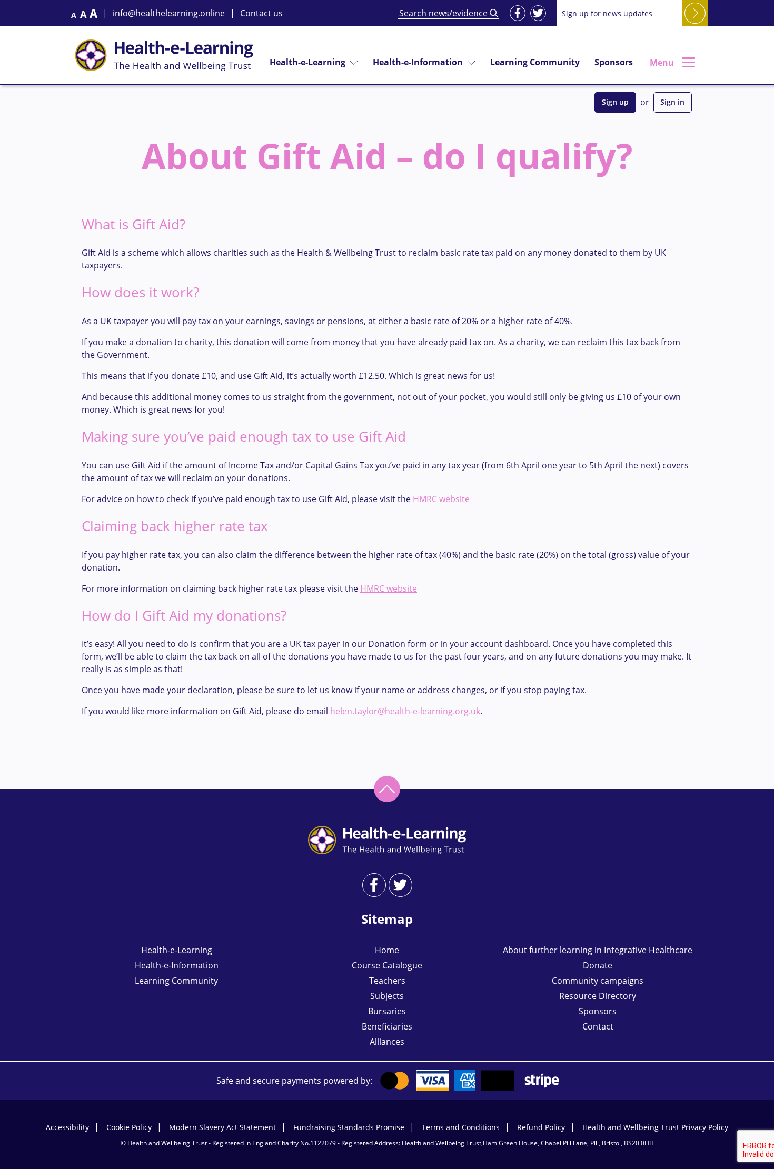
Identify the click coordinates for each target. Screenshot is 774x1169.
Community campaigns (597, 980)
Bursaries (387, 1011)
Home (387, 950)
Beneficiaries (387, 1026)
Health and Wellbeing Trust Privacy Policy (655, 1127)
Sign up (615, 102)
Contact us (261, 13)
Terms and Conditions (461, 1127)
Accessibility (67, 1127)
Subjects (387, 996)
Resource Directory (597, 996)
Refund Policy (541, 1127)
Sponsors (613, 62)
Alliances (387, 1041)
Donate (597, 965)
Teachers (387, 980)
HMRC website (441, 499)
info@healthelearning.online (169, 13)
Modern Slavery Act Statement (222, 1127)
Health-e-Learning (307, 62)
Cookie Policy (129, 1127)
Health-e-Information (418, 62)
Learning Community (535, 62)
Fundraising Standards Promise (348, 1127)
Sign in (672, 102)
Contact (597, 1026)
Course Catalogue (387, 965)
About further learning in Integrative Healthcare (597, 950)
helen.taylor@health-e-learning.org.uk (405, 711)
